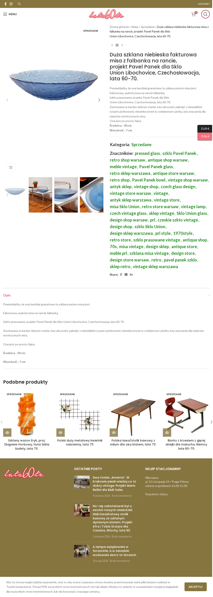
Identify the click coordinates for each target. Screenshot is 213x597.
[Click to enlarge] (11, 167)
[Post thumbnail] (82, 487)
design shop (121, 226)
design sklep (157, 246)
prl (152, 219)
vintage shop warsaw (188, 179)
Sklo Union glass (192, 213)
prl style (163, 233)
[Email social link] (126, 274)
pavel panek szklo (180, 259)
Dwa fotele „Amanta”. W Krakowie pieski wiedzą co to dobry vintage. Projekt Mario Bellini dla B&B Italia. (114, 483)
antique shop (195, 239)
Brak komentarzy (122, 495)
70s (113, 246)
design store (183, 253)
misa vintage (131, 246)
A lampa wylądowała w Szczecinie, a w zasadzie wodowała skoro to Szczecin (114, 551)
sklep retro (120, 266)
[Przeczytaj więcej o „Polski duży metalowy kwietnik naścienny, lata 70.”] (60, 432)
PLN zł (203, 136)
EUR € (203, 128)
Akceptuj (196, 586)
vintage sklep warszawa (155, 266)
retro (156, 259)
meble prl (118, 253)
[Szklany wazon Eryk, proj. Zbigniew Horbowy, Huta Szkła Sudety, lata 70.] (26, 413)
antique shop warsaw (168, 159)
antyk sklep (120, 186)
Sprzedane (148, 27)
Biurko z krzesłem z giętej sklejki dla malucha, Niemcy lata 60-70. (186, 444)
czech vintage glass (128, 213)
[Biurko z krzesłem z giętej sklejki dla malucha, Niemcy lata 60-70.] (186, 413)
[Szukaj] (205, 14)
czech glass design (178, 186)
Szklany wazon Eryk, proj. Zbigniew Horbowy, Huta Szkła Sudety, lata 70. (26, 444)
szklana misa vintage (149, 253)
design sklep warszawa (131, 233)
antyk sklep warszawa (130, 199)
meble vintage (123, 166)
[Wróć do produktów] (117, 45)
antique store (184, 246)
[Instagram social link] (11, 4)
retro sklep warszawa (130, 173)
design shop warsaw (129, 219)
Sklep (134, 27)
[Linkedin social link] (131, 274)
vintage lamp (193, 206)
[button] (7, 100)
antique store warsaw (173, 173)
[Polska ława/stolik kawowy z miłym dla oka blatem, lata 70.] (133, 413)
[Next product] (122, 45)
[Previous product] (112, 45)
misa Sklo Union (124, 206)
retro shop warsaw (127, 159)
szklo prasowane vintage (156, 239)
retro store (120, 239)
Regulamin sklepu (156, 494)
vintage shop (146, 186)
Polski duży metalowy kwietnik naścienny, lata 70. (80, 442)
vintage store (167, 199)
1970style (182, 233)
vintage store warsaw (130, 193)
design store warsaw (129, 259)
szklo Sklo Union (150, 226)
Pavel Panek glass (156, 166)
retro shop (120, 179)
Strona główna (119, 27)
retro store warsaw (160, 206)
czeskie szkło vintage (178, 219)
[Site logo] (106, 14)
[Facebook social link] (5, 4)
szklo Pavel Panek (179, 153)
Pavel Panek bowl (148, 179)
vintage (161, 193)
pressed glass (147, 153)
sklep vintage (161, 213)
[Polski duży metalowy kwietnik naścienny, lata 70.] (79, 413)
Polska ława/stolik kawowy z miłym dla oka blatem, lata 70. (133, 442)
